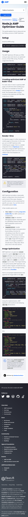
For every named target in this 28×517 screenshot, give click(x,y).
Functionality (7, 414)
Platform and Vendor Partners (11, 436)
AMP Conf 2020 (7, 459)
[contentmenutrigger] (13, 10)
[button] (25, 2)
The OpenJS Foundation (10, 447)
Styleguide (6, 468)
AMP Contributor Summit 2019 (11, 461)
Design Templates (8, 428)
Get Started (7, 420)
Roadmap (6, 440)
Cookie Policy (19, 484)
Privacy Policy (12, 484)
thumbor (13, 269)
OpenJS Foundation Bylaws (10, 449)
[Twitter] (2, 396)
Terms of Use (4, 484)
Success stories (7, 412)
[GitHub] (18, 396)
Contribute (6, 438)
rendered (5, 154)
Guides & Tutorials (14, 19)
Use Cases (6, 410)
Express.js (16, 147)
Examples (6, 426)
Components (7, 424)
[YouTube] (7, 396)
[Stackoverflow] (23, 396)
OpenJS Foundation (8, 489)
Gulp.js (18, 90)
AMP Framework (8, 408)
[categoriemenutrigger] (5, 15)
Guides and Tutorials (9, 422)
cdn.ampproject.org (19, 511)
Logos (5, 470)
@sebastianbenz (18, 375)
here (15, 205)
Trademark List (7, 453)
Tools (5, 430)
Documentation (6, 20)
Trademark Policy (8, 451)
